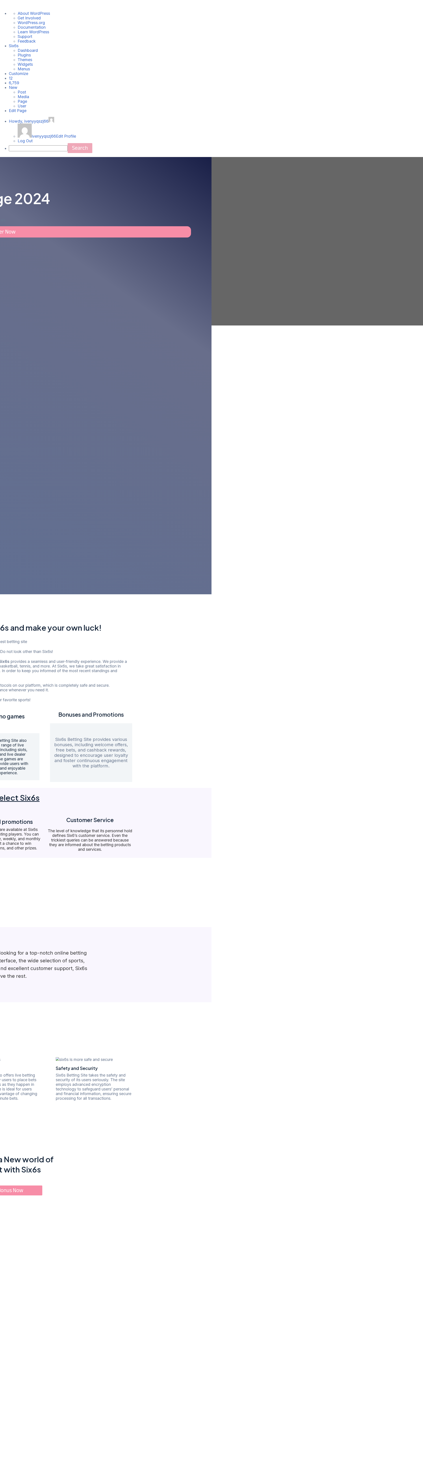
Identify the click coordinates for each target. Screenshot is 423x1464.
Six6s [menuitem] (14, 45)
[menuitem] (11, 78)
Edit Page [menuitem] (17, 110)
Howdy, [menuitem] (28, 121)
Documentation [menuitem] (32, 27)
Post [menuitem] (22, 92)
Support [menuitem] (25, 36)
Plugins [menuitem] (24, 55)
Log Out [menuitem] (25, 140)
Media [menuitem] (23, 96)
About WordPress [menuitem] (34, 13)
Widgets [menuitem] (25, 64)
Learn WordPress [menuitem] (33, 32)
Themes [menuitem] (25, 59)
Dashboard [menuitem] (28, 50)
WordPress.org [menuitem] (31, 22)
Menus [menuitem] (24, 69)
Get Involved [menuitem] (29, 18)
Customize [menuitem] (18, 73)
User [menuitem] (22, 106)
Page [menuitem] (22, 101)
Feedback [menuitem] (27, 41)
